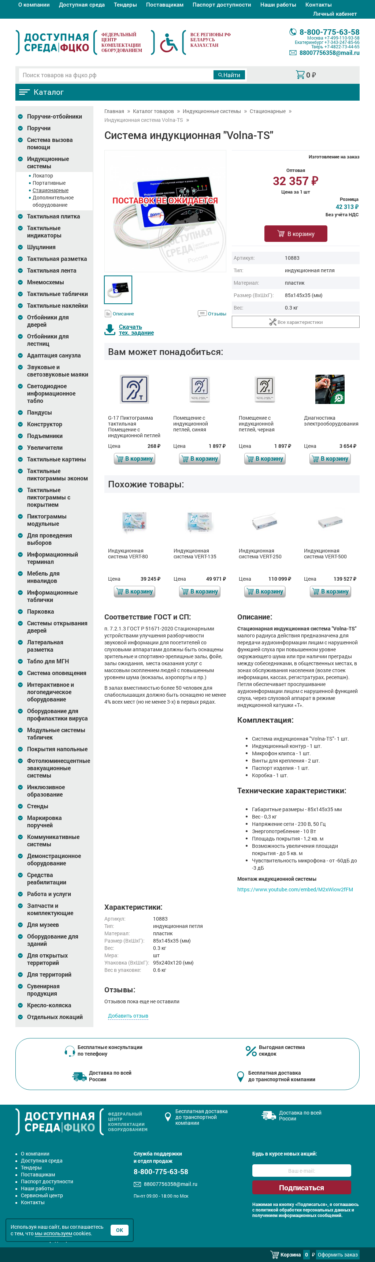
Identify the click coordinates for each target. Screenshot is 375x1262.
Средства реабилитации (46, 878)
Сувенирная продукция (43, 989)
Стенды (37, 806)
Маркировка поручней (44, 821)
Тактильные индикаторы (44, 231)
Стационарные (50, 190)
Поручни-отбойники (54, 116)
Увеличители (45, 447)
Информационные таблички (52, 596)
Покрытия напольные (57, 749)
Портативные (49, 182)
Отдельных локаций (55, 1017)
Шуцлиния (41, 247)
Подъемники (45, 435)
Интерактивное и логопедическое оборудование (50, 692)
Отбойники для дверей (48, 321)
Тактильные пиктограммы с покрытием (48, 497)
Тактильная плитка (53, 216)
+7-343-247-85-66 (342, 42)
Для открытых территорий (47, 959)
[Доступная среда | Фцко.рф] (56, 42)
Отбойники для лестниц (48, 340)
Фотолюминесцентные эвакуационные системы (58, 768)
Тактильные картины (56, 459)
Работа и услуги (49, 894)
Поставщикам (164, 4)
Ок (119, 1230)
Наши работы (278, 4)
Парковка (40, 611)
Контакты (318, 4)
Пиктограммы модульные (47, 520)
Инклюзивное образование (46, 790)
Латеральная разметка (45, 646)
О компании (34, 4)
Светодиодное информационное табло (51, 393)
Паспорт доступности (222, 4)
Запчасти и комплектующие (50, 909)
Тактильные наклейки (57, 305)
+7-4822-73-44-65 (342, 46)
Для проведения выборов (49, 539)
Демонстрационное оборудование (54, 859)
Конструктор (44, 424)
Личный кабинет (335, 13)
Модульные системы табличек (56, 733)
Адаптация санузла (54, 355)
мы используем (53, 1233)
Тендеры (125, 4)
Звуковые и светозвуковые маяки (57, 370)
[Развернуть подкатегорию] (20, 116)
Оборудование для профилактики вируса (57, 714)
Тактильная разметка (57, 258)
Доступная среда (82, 4)
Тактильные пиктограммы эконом (57, 474)
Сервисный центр (42, 1195)
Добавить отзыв (128, 1015)
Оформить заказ (338, 1254)
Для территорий (49, 974)
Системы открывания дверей (57, 626)
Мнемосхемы (45, 282)
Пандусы (39, 412)
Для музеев (43, 924)
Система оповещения (56, 673)
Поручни (39, 128)
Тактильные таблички (57, 293)
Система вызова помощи (50, 143)
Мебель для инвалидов (43, 577)
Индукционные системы (48, 162)
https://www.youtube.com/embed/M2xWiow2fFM (295, 889)
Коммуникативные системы (53, 840)
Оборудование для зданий (52, 940)
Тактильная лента (52, 270)
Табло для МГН (48, 661)
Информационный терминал (52, 558)
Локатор (43, 175)
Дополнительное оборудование (53, 201)
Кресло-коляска (49, 1005)
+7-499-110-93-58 (342, 37)
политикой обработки (279, 1210)
